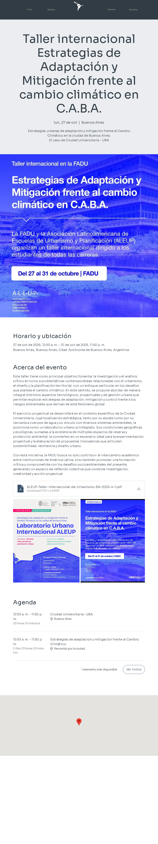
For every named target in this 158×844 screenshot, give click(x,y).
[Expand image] (46, 540)
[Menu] (146, 9)
